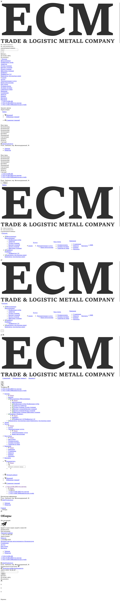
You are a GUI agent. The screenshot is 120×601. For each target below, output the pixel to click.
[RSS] (1, 511)
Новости (3, 538)
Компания (11, 449)
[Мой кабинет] (1, 333)
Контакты (4, 548)
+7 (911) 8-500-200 (7, 101)
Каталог (10, 397)
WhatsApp (7, 150)
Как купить (12, 439)
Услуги (10, 427)
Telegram (7, 148)
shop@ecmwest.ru (7, 144)
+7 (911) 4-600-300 (13, 104)
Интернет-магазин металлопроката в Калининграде (17, 541)
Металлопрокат (17, 402)
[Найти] (2, 52)
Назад (12, 395)
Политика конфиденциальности (13, 568)
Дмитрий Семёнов (7, 533)
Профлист (15, 417)
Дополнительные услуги (20, 432)
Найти (3, 574)
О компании (5, 543)
